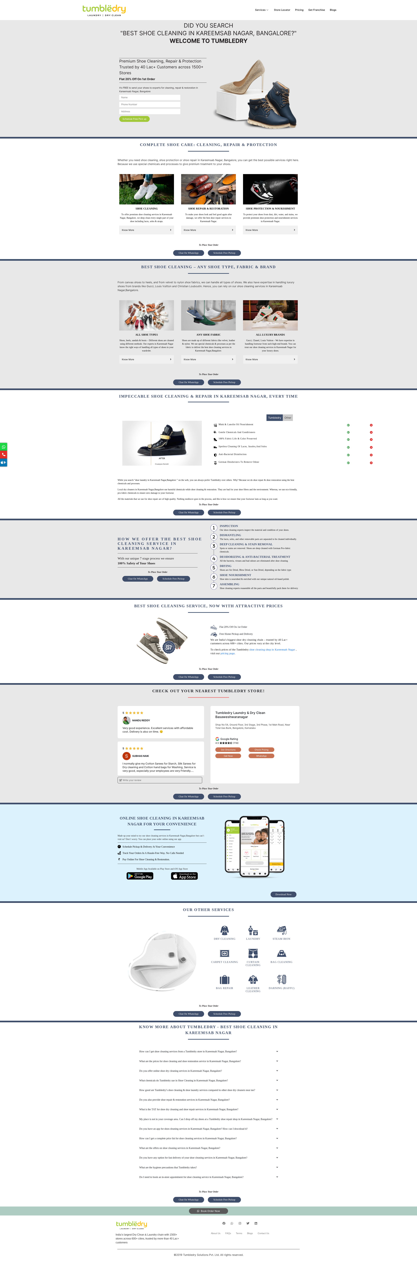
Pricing (299, 9)
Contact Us (263, 1233)
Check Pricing (261, 749)
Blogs (333, 9)
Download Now (283, 894)
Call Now (228, 756)
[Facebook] (224, 1223)
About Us (215, 1233)
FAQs (228, 1233)
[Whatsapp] (232, 1223)
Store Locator (282, 9)
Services (260, 9)
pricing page (228, 653)
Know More (128, 230)
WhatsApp (261, 756)
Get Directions (228, 749)
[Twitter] (248, 1223)
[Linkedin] (256, 1223)
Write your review (131, 780)
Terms (239, 1233)
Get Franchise (316, 9)
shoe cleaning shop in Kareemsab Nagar (272, 649)
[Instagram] (240, 1223)
